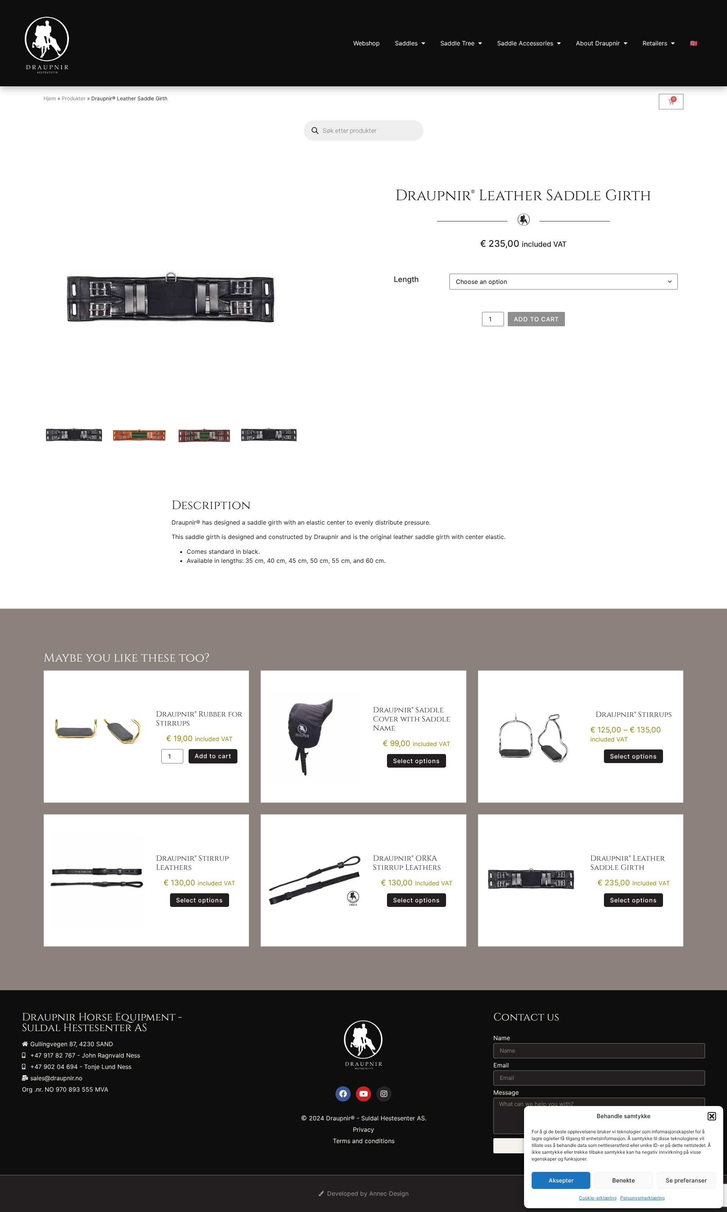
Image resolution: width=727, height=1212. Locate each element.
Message (506, 1092)
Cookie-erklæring (597, 1198)
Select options (416, 761)
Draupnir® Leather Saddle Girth (627, 862)
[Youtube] (363, 1093)
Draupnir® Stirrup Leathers (192, 862)
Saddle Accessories (525, 43)
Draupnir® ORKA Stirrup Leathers (407, 862)
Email (501, 1065)
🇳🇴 (693, 43)
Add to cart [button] (213, 756)
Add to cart (536, 319)
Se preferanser (686, 1180)
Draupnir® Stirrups (634, 714)
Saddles (406, 43)
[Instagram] (384, 1093)
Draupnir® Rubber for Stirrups (199, 718)
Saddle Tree (457, 43)
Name (501, 1038)
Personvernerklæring (642, 1198)
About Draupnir (598, 43)
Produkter (74, 98)
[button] (712, 1116)
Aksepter (561, 1180)
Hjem (50, 98)
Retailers (655, 43)
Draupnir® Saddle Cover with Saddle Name (411, 719)
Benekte (623, 1180)
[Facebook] (343, 1093)
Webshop (366, 43)
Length (406, 279)
